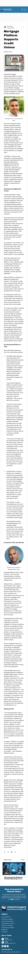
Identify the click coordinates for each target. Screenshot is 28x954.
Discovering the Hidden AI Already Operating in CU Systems (13, 878)
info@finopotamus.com (10, 943)
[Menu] (25, 9)
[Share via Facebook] (4, 852)
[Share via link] (15, 852)
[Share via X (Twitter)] (8, 852)
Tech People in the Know (8, 923)
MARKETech (5, 929)
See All (22, 859)
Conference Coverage (7, 919)
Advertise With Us (6, 917)
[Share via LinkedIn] (11, 852)
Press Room (5, 932)
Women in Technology (7, 925)
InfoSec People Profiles (7, 921)
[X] (5, 946)
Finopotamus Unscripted (8, 927)
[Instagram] (8, 946)
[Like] (22, 9)
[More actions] (23, 27)
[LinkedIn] (3, 946)
